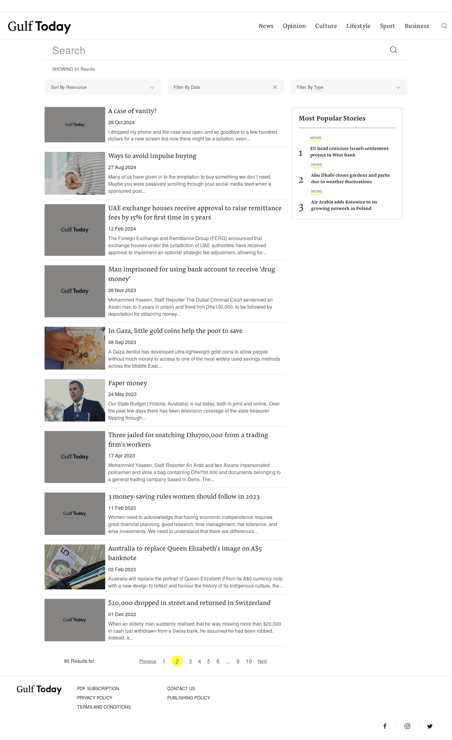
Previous (147, 661)
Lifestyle (358, 26)
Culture (326, 26)
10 (249, 661)
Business (417, 26)
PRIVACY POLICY (94, 697)
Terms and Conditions (104, 707)
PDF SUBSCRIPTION (98, 688)
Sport (387, 26)
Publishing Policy (188, 697)
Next (262, 661)
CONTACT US (181, 688)
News (266, 26)
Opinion (294, 26)
